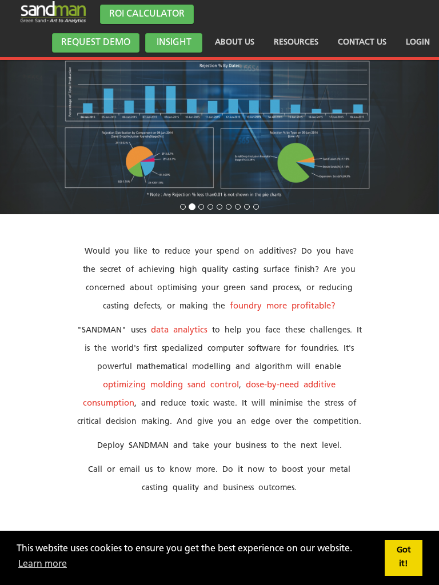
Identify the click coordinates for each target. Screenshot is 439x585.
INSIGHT (174, 42)
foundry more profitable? (283, 306)
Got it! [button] (404, 557)
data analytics (179, 330)
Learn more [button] (42, 564)
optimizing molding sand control (171, 385)
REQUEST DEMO (95, 42)
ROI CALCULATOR (147, 14)
